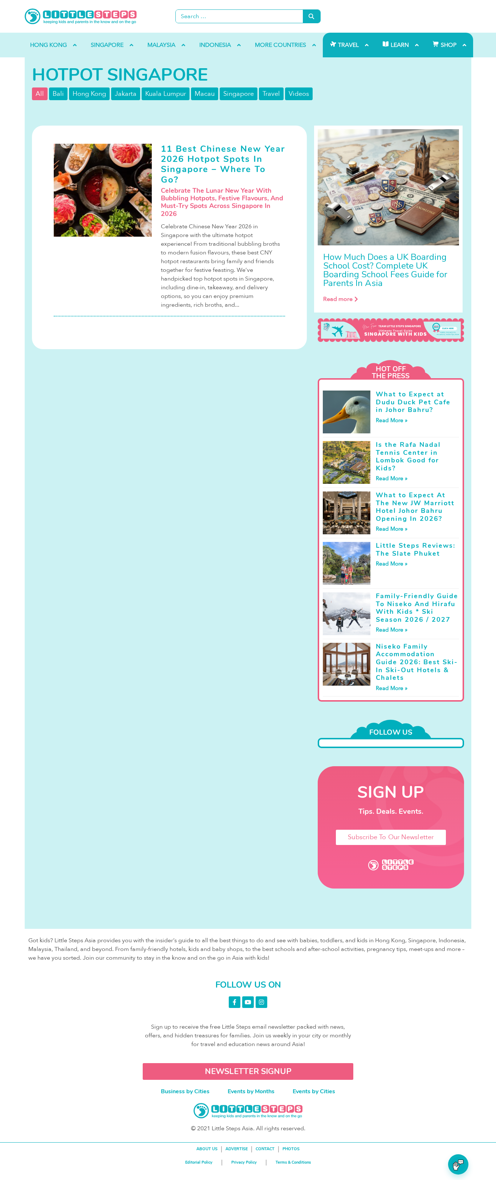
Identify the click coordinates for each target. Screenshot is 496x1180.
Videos (299, 93)
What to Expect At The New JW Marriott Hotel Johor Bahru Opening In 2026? (415, 507)
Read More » (391, 420)
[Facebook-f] (234, 1002)
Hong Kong (89, 93)
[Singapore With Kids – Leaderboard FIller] (391, 330)
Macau (205, 93)
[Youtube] (248, 1002)
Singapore (238, 93)
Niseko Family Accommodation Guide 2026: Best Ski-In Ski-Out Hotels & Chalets (417, 662)
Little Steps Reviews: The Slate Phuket (415, 549)
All (40, 93)
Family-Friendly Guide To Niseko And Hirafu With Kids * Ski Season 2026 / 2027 (417, 608)
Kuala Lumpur (165, 93)
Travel (271, 93)
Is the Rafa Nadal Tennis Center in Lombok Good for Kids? (408, 456)
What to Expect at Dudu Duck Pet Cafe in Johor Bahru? (413, 402)
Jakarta (126, 93)
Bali (58, 93)
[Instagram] (261, 1002)
